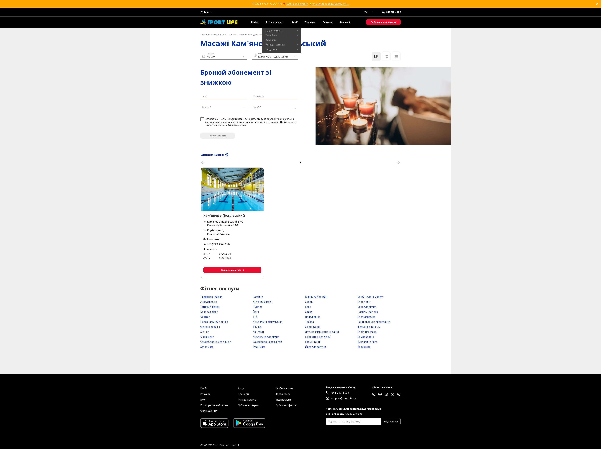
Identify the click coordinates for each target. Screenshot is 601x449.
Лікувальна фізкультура (267, 322)
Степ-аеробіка (366, 317)
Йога (256, 312)
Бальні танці (313, 342)
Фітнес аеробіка (210, 327)
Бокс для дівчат (367, 307)
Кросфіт (205, 317)
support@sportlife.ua (343, 398)
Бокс (308, 307)
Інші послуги (283, 399)
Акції (295, 22)
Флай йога (259, 347)
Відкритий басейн (316, 296)
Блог (203, 399)
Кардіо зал (363, 347)
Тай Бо (257, 327)
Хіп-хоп (204, 332)
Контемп (258, 332)
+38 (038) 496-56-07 (218, 244)
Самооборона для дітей (267, 342)
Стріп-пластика (366, 332)
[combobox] (222, 107)
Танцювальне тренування (373, 322)
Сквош (309, 302)
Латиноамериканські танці (322, 332)
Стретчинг (363, 302)
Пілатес (257, 307)
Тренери (310, 22)
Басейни (258, 296)
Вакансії (345, 22)
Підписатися (391, 421)
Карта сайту (282, 394)
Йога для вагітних (316, 347)
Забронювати (218, 135)
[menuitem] (281, 30)
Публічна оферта (248, 405)
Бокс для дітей (209, 312)
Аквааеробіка (208, 302)
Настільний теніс (367, 312)
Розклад (328, 22)
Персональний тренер (214, 322)
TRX (255, 317)
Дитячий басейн (262, 302)
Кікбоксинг (207, 337)
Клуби (254, 21)
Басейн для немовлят (370, 296)
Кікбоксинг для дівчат (266, 337)
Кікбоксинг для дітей (317, 337)
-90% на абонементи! (297, 3)
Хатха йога (206, 347)
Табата (309, 322)
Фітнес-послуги (275, 21)
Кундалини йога (367, 342)
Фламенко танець (368, 327)
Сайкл (308, 312)
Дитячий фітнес (209, 307)
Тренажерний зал (211, 296)
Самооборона (366, 337)
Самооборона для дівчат (215, 342)
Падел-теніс (312, 317)
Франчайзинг (208, 411)
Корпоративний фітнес (214, 405)
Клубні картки (284, 388)
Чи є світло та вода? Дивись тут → (330, 3)
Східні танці (312, 327)
